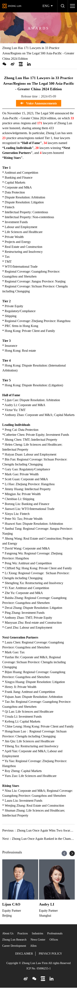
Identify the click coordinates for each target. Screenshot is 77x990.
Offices (53, 939)
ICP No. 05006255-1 (38, 968)
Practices (22, 933)
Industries (37, 933)
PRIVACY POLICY (50, 953)
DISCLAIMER (24, 953)
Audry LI (46, 904)
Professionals (54, 933)
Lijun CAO (11, 904)
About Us (7, 933)
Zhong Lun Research (14, 939)
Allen (33, 945)
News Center (38, 939)
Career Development (14, 945)
